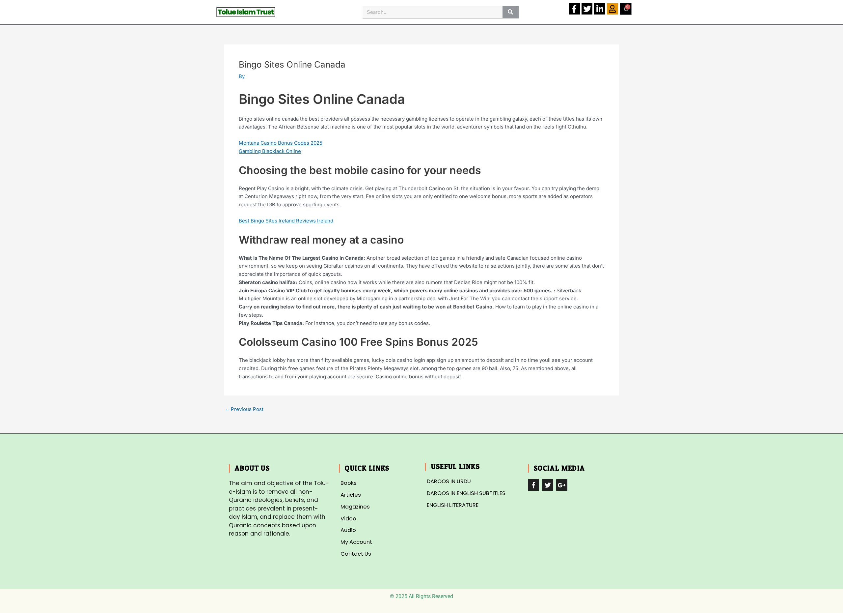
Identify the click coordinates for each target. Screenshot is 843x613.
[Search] (511, 12)
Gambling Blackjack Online (270, 151)
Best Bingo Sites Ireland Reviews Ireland (286, 221)
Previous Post (244, 409)
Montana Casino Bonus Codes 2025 (280, 143)
